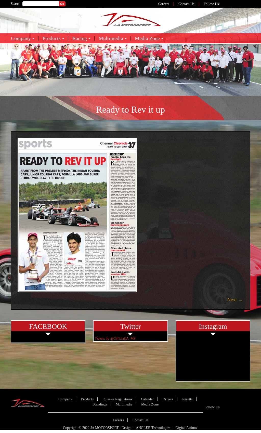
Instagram (247, 3)
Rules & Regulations (117, 399)
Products (53, 39)
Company (23, 39)
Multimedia (113, 39)
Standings (100, 404)
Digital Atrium (186, 428)
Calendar (147, 399)
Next (235, 299)
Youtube (238, 3)
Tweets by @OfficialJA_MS (115, 338)
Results (187, 399)
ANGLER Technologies (153, 428)
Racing (81, 39)
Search (15, 4)
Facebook (226, 3)
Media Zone (149, 39)
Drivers (168, 399)
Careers (163, 4)
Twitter (232, 3)
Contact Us (186, 4)
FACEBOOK (48, 326)
